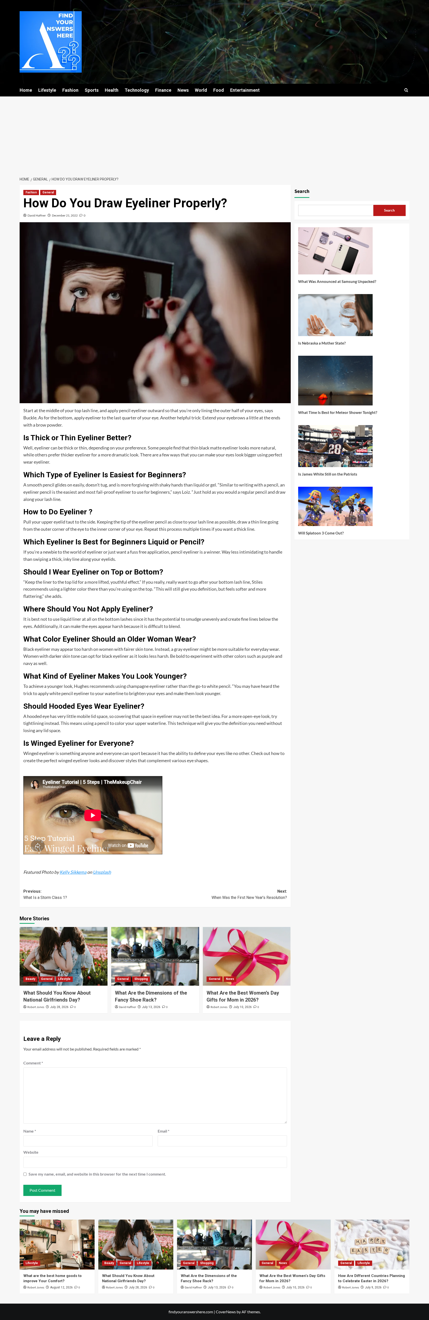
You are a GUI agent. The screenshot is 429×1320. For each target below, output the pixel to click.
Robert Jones (35, 1007)
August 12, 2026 (61, 1287)
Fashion (70, 90)
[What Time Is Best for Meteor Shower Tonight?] (335, 382)
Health (111, 90)
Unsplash (102, 872)
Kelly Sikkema (73, 872)
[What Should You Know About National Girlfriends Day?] (63, 956)
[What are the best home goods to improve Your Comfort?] (57, 1245)
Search (301, 191)
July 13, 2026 (151, 1007)
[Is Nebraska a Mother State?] (335, 317)
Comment (33, 1062)
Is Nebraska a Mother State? (322, 343)
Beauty (30, 979)
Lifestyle (47, 90)
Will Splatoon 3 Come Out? (321, 533)
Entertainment (245, 90)
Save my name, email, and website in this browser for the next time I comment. (97, 1174)
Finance (163, 90)
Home (26, 90)
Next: (249, 894)
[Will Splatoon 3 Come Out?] (335, 508)
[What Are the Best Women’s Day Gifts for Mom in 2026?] (247, 956)
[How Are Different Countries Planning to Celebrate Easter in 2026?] (371, 1245)
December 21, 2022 (65, 215)
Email (163, 1131)
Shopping (141, 979)
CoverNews (226, 1311)
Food (218, 90)
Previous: (45, 894)
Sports (92, 90)
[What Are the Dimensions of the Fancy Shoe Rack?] (155, 956)
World (201, 90)
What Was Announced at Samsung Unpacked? (337, 281)
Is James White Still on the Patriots (327, 474)
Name (29, 1131)
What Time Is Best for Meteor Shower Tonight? (337, 412)
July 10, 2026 (242, 1007)
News (183, 90)
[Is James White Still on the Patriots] (335, 448)
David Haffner (37, 215)
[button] (406, 90)
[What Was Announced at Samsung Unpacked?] (335, 252)
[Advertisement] (214, 134)
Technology (137, 90)
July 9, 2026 (373, 1287)
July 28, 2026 (59, 1007)
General (48, 192)
